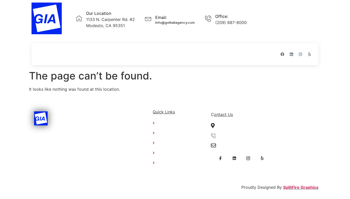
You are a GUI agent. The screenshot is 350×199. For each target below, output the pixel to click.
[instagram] (248, 158)
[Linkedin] (291, 54)
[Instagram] (300, 54)
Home (44, 54)
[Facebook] (282, 54)
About (65, 54)
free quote (116, 54)
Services (88, 54)
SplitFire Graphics (300, 187)
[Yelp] (309, 54)
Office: (221, 16)
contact (143, 54)
